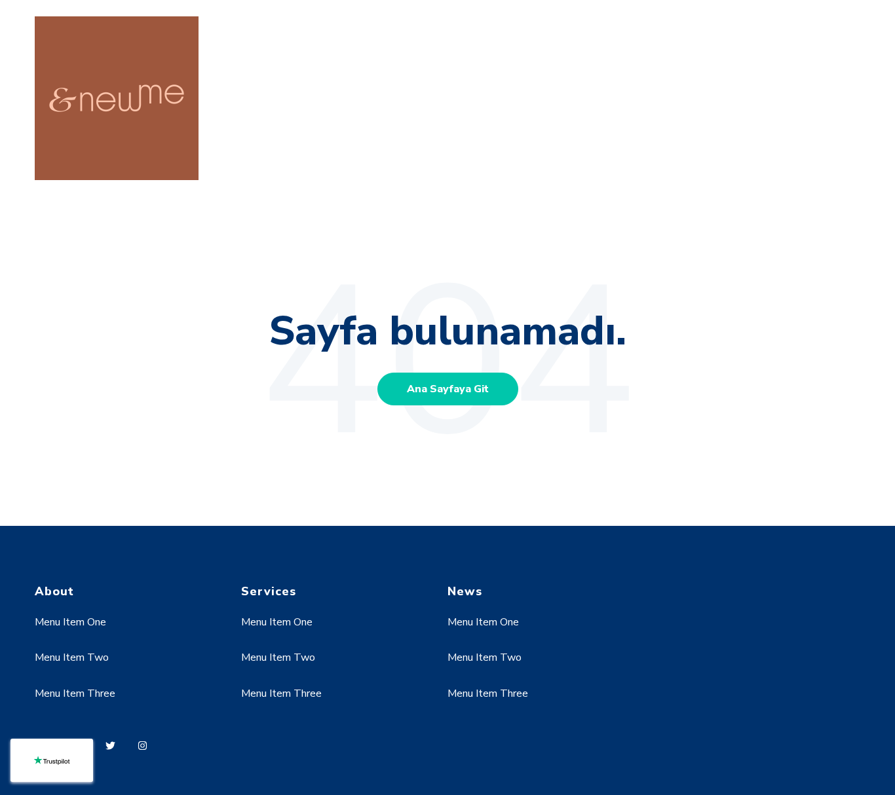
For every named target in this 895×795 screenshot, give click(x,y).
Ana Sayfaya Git (448, 389)
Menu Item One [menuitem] (70, 622)
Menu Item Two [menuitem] (72, 657)
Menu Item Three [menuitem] (75, 693)
